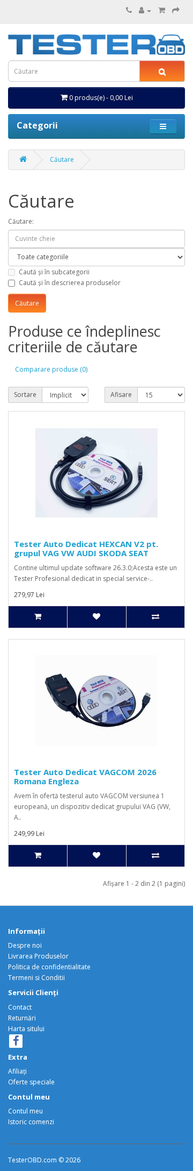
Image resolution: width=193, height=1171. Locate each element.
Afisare (121, 394)
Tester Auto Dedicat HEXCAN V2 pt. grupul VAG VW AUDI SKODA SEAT (86, 548)
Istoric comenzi (31, 1121)
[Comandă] (176, 10)
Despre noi (25, 945)
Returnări (22, 1018)
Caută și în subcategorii (54, 271)
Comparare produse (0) (51, 369)
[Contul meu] (145, 10)
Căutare (62, 159)
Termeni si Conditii (36, 977)
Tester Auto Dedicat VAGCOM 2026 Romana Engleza (85, 776)
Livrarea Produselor (38, 956)
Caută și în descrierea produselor (70, 282)
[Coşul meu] (161, 10)
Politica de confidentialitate (49, 966)
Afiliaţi (17, 1071)
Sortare (25, 394)
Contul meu (25, 1111)
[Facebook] (16, 1042)
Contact (20, 1007)
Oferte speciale (31, 1082)
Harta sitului (26, 1028)
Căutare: (21, 221)
